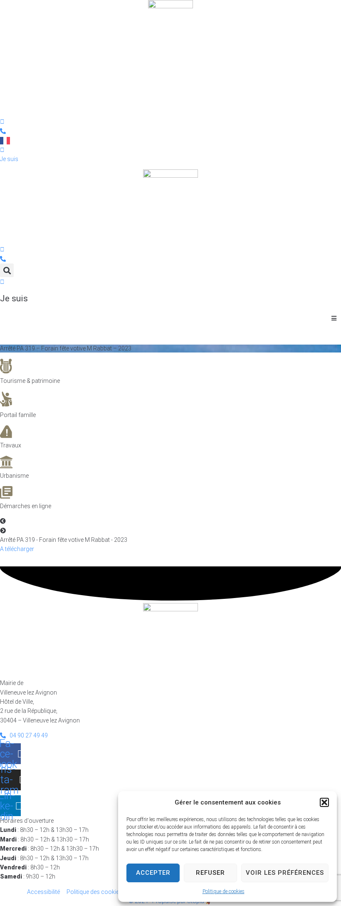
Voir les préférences (285, 872)
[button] (324, 802)
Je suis (14, 298)
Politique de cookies (224, 891)
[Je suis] (2, 281)
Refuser (210, 872)
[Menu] (19, 98)
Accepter (153, 872)
